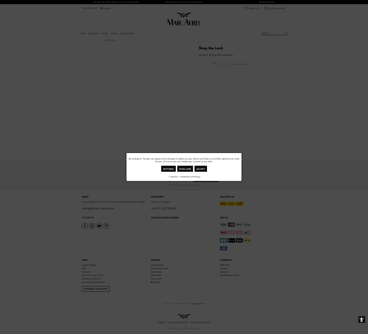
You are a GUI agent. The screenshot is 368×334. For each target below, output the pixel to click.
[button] (361, 319)
